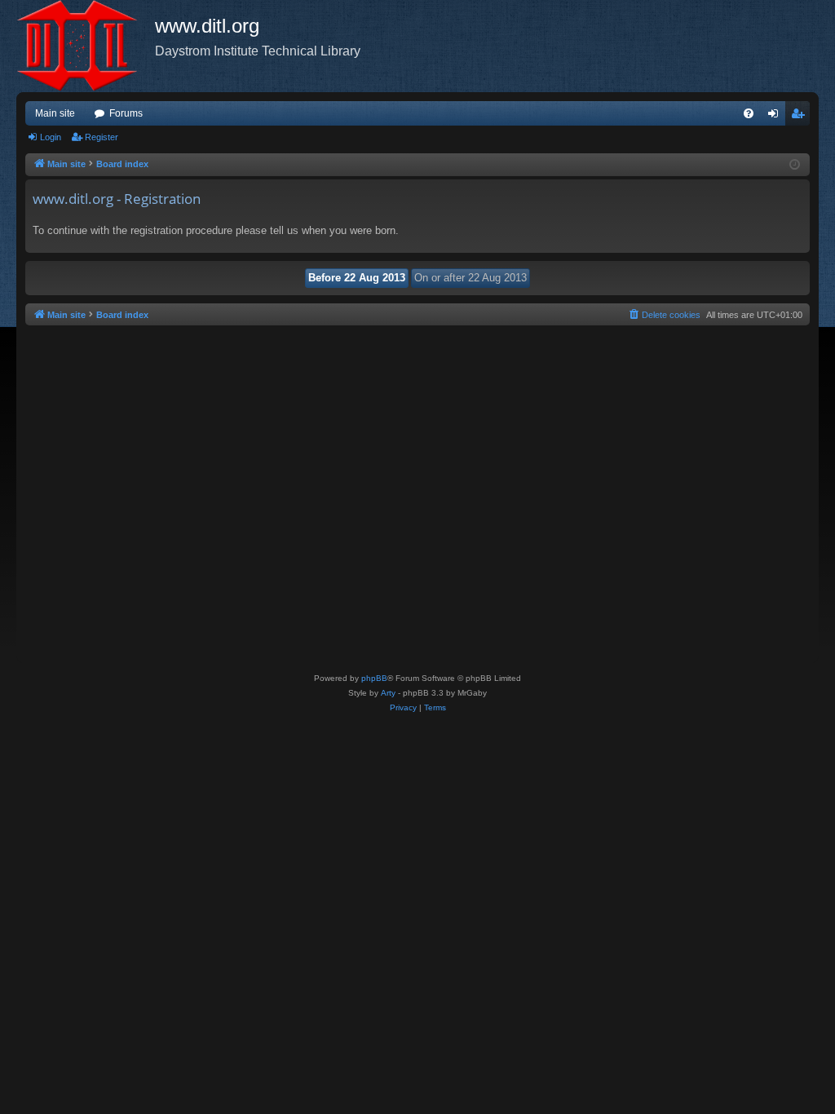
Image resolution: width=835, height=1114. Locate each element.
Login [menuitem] (776, 117)
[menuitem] (748, 113)
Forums (126, 113)
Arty (388, 692)
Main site (55, 113)
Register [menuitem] (801, 117)
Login (50, 137)
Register (101, 137)
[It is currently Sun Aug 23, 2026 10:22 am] (794, 165)
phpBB (374, 678)
